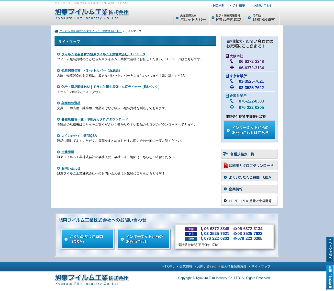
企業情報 (67, 152)
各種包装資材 (70, 103)
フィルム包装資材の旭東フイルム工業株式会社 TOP (90, 31)
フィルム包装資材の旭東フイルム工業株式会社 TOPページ (103, 54)
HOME (170, 266)
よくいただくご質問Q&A (79, 136)
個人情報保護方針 (233, 266)
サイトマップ (260, 266)
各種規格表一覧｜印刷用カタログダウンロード (94, 119)
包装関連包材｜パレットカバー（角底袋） (91, 70)
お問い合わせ (70, 168)
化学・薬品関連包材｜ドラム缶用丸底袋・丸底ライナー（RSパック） (111, 87)
